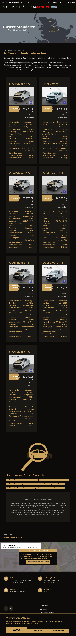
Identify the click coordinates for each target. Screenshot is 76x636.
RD (60, 2)
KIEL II (55, 2)
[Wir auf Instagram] (6, 608)
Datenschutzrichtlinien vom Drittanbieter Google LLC (36, 557)
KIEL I (48, 2)
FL (64, 2)
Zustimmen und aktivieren (38, 562)
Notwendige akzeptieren (17, 629)
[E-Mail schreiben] (11, 608)
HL (68, 2)
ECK (73, 2)
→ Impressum (43, 609)
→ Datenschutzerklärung (47, 612)
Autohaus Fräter (16, 7)
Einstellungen (37, 630)
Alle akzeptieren (58, 630)
